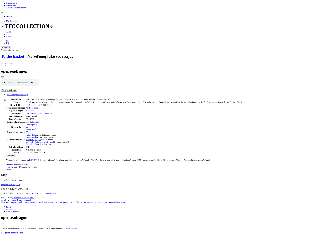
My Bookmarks (12, 21)
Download (11, 156)
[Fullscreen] (10, 63)
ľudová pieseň (31, 125)
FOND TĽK (34, 160)
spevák (29, 127)
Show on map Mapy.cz (10, 185)
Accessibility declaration (16, 8)
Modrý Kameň (32, 108)
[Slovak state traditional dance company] (96, 202)
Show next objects (9, 90)
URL (34, 167)
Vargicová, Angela (33, 139)
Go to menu (11, 5)
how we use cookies (68, 228)
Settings (12, 233)
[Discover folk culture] (27, 27)
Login (8, 207)
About (8, 32)
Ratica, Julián (31, 135)
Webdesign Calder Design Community (16, 200)
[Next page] (5, 65)
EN (7, 43)
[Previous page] (2, 65)
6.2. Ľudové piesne (33, 122)
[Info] (12, 63)
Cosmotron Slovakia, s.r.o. (23, 198)
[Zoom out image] (5, 63)
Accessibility (11, 209)
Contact (9, 36)
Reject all (19, 233)
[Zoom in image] (2, 63)
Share (8, 169)
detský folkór (31, 129)
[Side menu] (2, 12)
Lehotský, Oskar (32, 144)
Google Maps (50, 193)
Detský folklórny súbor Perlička (39, 113)
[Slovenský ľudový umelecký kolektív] (59, 202)
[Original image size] (7, 63)
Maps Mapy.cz (38, 193)
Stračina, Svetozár (33, 105)
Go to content (11, 3)
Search (9, 16)
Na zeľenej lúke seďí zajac (17, 95)
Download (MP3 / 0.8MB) (17, 164)
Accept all (5, 233)
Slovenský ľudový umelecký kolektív (41, 142)
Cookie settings (12, 211)
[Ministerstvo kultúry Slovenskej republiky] (21, 202)
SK (7, 41)
